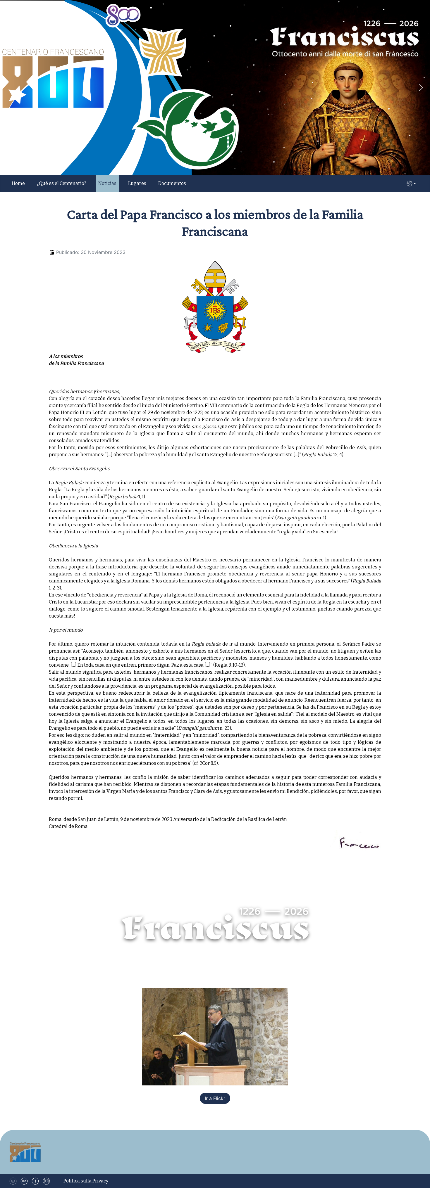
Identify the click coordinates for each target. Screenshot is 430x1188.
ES (411, 183)
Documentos (172, 183)
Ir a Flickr (215, 1098)
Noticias (107, 183)
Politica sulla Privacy (85, 1181)
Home (18, 183)
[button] (421, 87)
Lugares (137, 183)
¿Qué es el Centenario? (61, 183)
